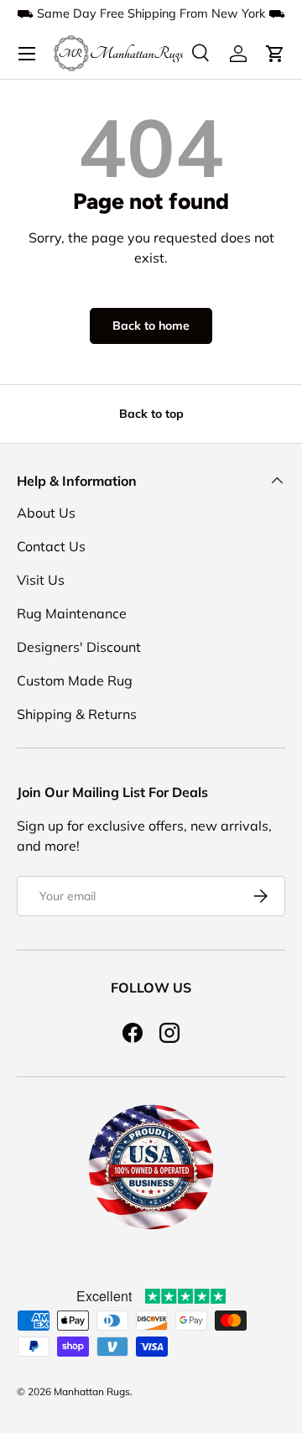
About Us (46, 512)
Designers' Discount (79, 646)
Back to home (151, 325)
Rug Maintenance (72, 613)
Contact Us (51, 546)
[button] (275, 53)
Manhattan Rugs (92, 1391)
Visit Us (41, 579)
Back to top (151, 413)
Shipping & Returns (77, 714)
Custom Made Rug (75, 680)
